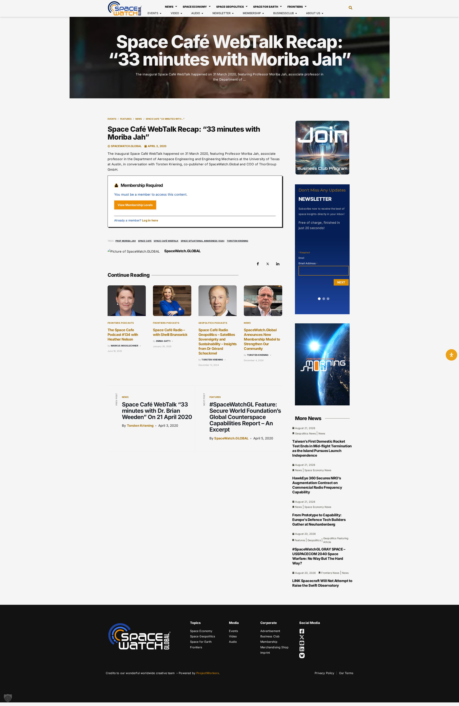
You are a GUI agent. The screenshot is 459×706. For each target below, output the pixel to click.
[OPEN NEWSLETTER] (232, 13)
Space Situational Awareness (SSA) (203, 241)
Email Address (308, 263)
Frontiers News (330, 572)
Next (341, 282)
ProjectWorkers (207, 673)
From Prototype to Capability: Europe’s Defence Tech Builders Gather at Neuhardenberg (319, 519)
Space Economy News (317, 470)
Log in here (150, 220)
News (169, 6)
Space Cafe (145, 241)
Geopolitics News (305, 433)
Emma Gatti (163, 341)
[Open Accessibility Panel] (451, 355)
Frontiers (295, 6)
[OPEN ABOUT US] (322, 13)
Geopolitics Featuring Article (335, 540)
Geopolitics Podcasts (212, 323)
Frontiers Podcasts (121, 323)
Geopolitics (314, 540)
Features (125, 119)
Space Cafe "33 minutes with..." (165, 119)
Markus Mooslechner (124, 345)
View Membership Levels (135, 205)
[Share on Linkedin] (277, 263)
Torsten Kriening (237, 241)
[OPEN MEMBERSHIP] (263, 13)
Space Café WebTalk (166, 241)
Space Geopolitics (230, 6)
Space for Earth (265, 6)
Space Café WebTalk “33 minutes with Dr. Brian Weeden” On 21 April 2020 (157, 410)
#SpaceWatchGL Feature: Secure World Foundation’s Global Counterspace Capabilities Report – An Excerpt (245, 417)
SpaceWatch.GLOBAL (231, 438)
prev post (116, 399)
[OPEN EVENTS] (160, 13)
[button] (348, 8)
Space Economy (195, 6)
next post (204, 399)
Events (112, 119)
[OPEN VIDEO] (181, 13)
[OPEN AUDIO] (202, 13)
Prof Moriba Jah (125, 241)
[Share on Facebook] (257, 263)
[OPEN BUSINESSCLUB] (296, 13)
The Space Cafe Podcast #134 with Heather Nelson (123, 334)
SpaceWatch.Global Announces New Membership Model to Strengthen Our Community (262, 339)
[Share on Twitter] (267, 263)
